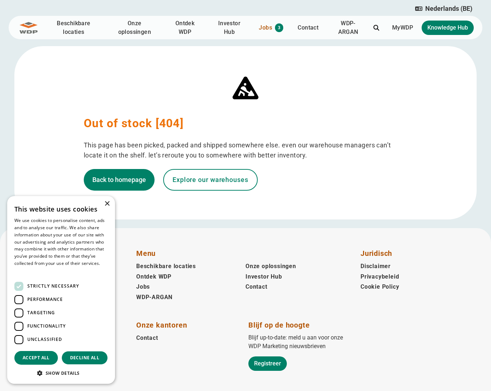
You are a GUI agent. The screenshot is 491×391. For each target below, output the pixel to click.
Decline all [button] (84, 358)
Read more (25, 270)
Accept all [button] (36, 358)
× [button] (107, 203)
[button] (443, 8)
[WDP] (28, 28)
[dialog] (61, 290)
